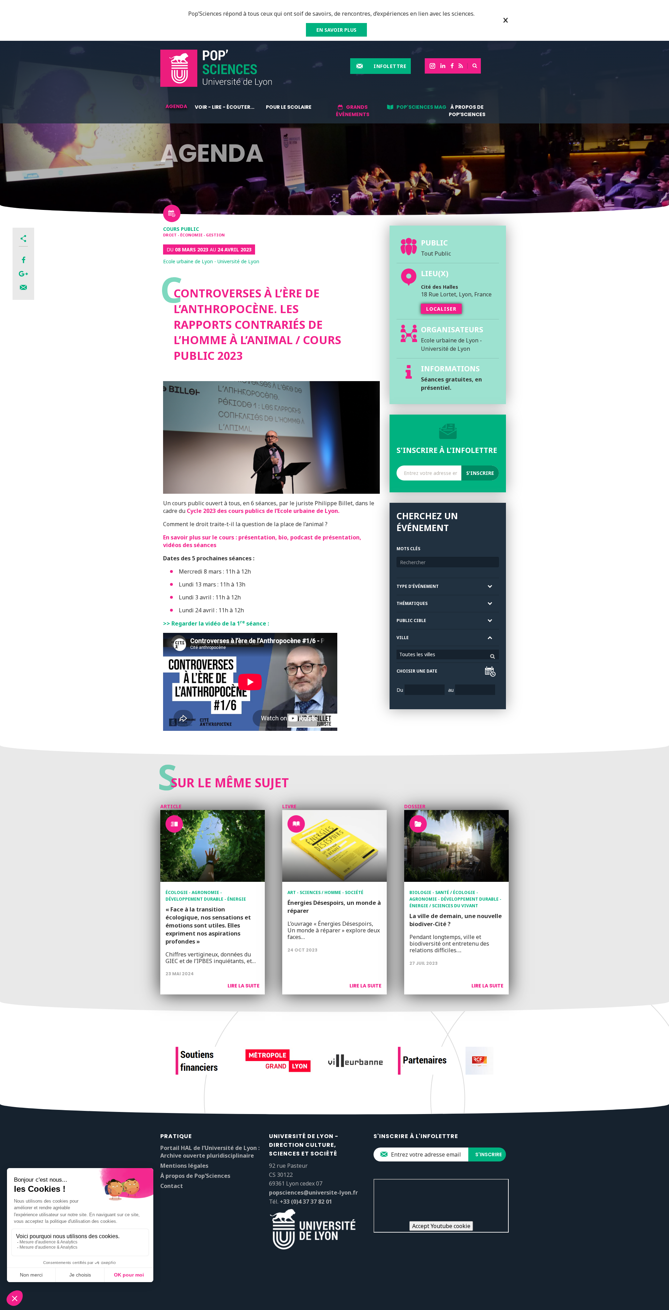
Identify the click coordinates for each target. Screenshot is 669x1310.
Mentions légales (184, 1165)
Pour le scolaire (289, 107)
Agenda (176, 106)
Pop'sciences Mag (421, 107)
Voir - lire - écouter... (224, 107)
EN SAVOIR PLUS (336, 29)
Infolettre (390, 66)
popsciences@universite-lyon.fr (313, 1192)
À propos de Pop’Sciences (467, 111)
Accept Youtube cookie (441, 1226)
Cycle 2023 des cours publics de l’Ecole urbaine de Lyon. (263, 511)
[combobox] (448, 654)
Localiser (441, 308)
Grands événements (352, 111)
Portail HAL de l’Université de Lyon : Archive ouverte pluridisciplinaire (210, 1151)
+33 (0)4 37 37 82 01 (306, 1201)
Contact (171, 1186)
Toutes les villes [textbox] (417, 654)
